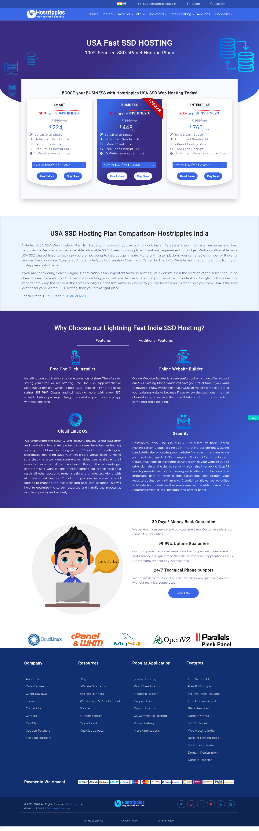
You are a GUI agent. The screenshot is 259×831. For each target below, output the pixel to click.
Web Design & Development (100, 701)
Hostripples (73, 804)
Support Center (91, 716)
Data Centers (35, 686)
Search (220, 4)
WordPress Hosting (147, 686)
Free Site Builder (200, 679)
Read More (47, 176)
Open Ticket (88, 723)
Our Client (33, 723)
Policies (85, 708)
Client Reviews (36, 694)
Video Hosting (144, 723)
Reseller (124, 14)
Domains (222, 14)
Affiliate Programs (93, 686)
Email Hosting (180, 14)
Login (195, 4)
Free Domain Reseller (203, 701)
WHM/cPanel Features (204, 694)
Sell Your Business (38, 738)
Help (253, 418)
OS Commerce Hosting (150, 716)
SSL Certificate (198, 723)
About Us (32, 679)
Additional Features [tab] (156, 340)
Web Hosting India (201, 730)
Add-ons (203, 14)
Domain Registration (203, 752)
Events (30, 701)
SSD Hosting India (201, 745)
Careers (31, 716)
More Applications (147, 730)
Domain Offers (198, 716)
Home (93, 14)
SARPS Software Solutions (54, 808)
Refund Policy (165, 820)
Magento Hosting (146, 694)
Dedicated (156, 14)
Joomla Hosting (145, 679)
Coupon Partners (38, 730)
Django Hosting (145, 708)
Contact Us (34, 708)
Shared (107, 14)
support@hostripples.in (159, 4)
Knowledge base (92, 730)
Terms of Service (93, 820)
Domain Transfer (200, 760)
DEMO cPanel (75, 296)
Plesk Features (198, 708)
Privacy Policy (129, 820)
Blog (83, 679)
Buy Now (73, 176)
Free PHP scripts (200, 686)
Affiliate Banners (92, 694)
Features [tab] (103, 340)
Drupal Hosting (144, 701)
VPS (139, 14)
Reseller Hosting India (203, 738)
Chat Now (183, 592)
